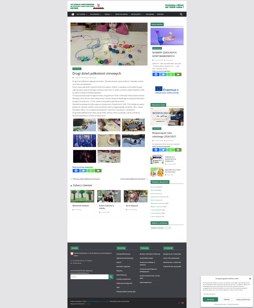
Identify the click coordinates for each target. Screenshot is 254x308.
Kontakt (160, 14)
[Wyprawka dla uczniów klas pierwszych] (157, 172)
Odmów (226, 299)
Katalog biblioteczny (123, 254)
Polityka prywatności (233, 304)
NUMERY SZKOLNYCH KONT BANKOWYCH (164, 54)
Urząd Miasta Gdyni (146, 258)
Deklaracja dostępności (124, 283)
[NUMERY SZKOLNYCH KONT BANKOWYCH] (167, 36)
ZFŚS (118, 287)
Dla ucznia (81, 14)
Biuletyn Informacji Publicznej (150, 254)
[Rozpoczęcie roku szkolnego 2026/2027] (167, 117)
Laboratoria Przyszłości (158, 197)
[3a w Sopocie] (136, 191)
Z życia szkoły (77, 68)
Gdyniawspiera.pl (146, 282)
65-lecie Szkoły (155, 187)
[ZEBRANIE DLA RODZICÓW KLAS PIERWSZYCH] (157, 160)
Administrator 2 (169, 140)
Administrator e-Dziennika (172, 262)
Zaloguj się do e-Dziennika (172, 254)
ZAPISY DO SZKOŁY (121, 14)
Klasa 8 (118, 262)
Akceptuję (210, 299)
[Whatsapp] (90, 170)
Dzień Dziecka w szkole (106, 207)
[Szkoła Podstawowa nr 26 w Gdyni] (72, 14)
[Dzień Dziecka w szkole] (109, 191)
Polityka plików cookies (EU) (125, 292)
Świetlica (119, 271)
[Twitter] (83, 170)
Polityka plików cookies (220, 304)
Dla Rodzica (94, 14)
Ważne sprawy (155, 200)
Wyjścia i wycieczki (157, 207)
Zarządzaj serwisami (209, 294)
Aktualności (136, 14)
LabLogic (88, 304)
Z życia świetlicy (156, 213)
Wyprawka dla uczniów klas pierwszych (172, 171)
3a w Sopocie (132, 205)
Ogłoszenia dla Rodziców (124, 258)
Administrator (169, 60)
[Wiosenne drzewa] (82, 191)
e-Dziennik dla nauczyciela (172, 266)
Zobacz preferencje (243, 299)
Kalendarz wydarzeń (123, 266)
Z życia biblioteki (156, 210)
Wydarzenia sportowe (158, 203)
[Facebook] (76, 170)
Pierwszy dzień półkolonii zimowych (86, 179)
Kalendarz (150, 14)
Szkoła (107, 14)
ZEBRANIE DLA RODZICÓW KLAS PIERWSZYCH (170, 159)
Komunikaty (154, 190)
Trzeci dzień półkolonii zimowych (132, 179)
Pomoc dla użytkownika (171, 258)
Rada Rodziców (121, 275)
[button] (250, 279)
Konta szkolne (157, 48)
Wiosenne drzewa (80, 205)
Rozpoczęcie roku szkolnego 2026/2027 (164, 134)
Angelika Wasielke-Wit (90, 78)
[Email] (98, 170)
